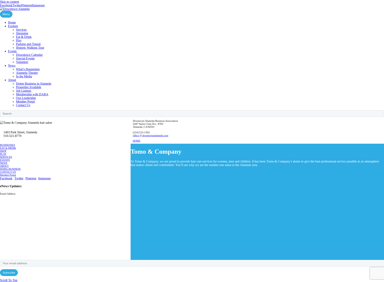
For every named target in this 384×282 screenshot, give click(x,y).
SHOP (3, 151)
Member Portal (25, 101)
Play (19, 40)
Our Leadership (26, 98)
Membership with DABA (32, 94)
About (12, 80)
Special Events (25, 58)
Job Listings (23, 90)
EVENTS (5, 160)
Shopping (22, 33)
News (11, 65)
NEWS (3, 163)
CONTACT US (8, 172)
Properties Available (28, 87)
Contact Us (23, 105)
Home (12, 22)
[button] (8, 280)
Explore (13, 26)
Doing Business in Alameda (33, 83)
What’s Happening (28, 69)
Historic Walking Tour (30, 47)
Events (12, 51)
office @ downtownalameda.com (150, 135)
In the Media (24, 76)
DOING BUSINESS (10, 169)
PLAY (3, 154)
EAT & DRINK (8, 148)
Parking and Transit (28, 44)
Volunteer (22, 62)
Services (21, 29)
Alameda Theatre (27, 72)
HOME (136, 141)
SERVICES (6, 157)
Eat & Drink (24, 37)
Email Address (7, 193)
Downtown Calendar (29, 54)
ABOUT (4, 166)
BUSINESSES (7, 145)
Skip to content (9, 1)
